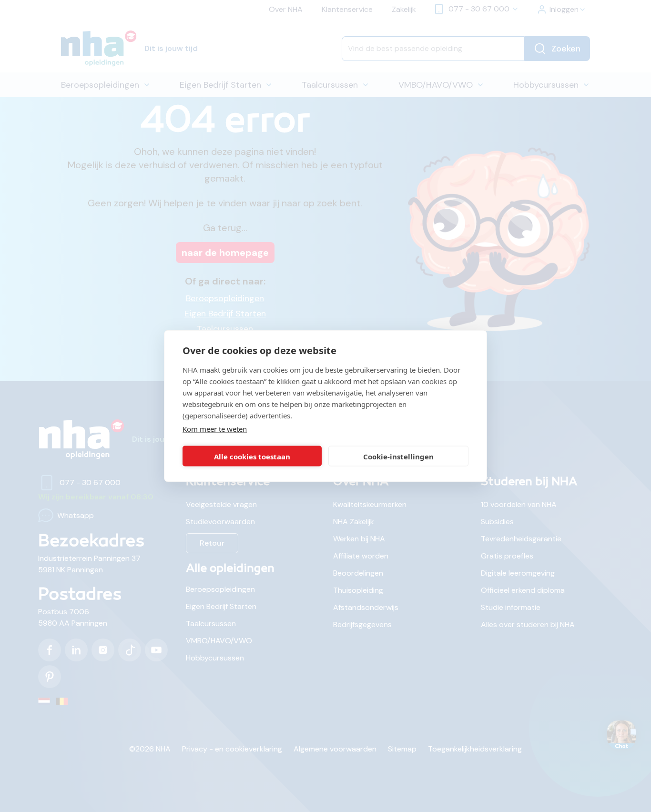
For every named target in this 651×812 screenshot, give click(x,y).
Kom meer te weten (215, 429)
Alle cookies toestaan (252, 456)
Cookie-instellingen (398, 456)
